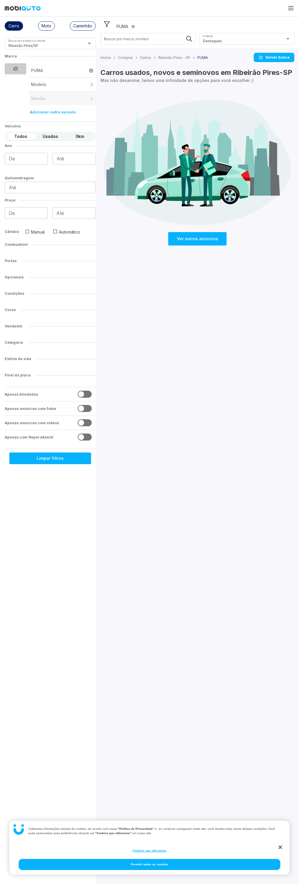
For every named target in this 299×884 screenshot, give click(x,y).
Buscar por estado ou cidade (27, 40)
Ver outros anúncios (197, 238)
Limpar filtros (50, 458)
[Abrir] (89, 43)
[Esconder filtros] (106, 24)
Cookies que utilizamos (149, 850)
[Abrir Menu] (290, 8)
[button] (14, 26)
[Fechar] (280, 847)
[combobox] (43, 45)
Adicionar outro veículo (53, 112)
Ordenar (208, 36)
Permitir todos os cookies (149, 864)
